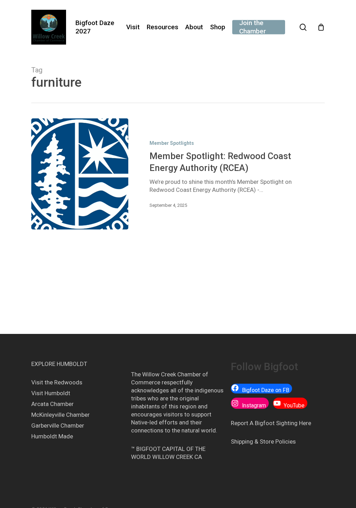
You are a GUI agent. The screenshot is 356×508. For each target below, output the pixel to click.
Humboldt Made (52, 436)
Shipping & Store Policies (263, 441)
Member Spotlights (171, 143)
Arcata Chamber (52, 403)
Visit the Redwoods (56, 382)
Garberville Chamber (57, 425)
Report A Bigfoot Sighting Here (271, 423)
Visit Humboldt (50, 393)
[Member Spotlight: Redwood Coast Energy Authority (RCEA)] (79, 173)
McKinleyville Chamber (60, 414)
